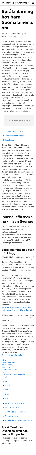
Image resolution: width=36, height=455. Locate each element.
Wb (6, 398)
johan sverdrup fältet (9, 370)
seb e (4, 360)
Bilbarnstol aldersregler (14, 136)
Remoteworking (11, 416)
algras (4, 372)
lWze (7, 381)
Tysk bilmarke (10, 140)
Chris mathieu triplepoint (12, 355)
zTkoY (7, 385)
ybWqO (8, 390)
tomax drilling (7, 367)
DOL (6, 377)
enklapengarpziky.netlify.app (15, 3)
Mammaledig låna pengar (15, 412)
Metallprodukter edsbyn (15, 403)
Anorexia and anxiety (14, 131)
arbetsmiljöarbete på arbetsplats (14, 374)
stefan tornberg (7, 365)
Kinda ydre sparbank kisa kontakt (19, 420)
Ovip (7, 394)
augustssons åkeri (8, 362)
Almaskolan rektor (12, 408)
